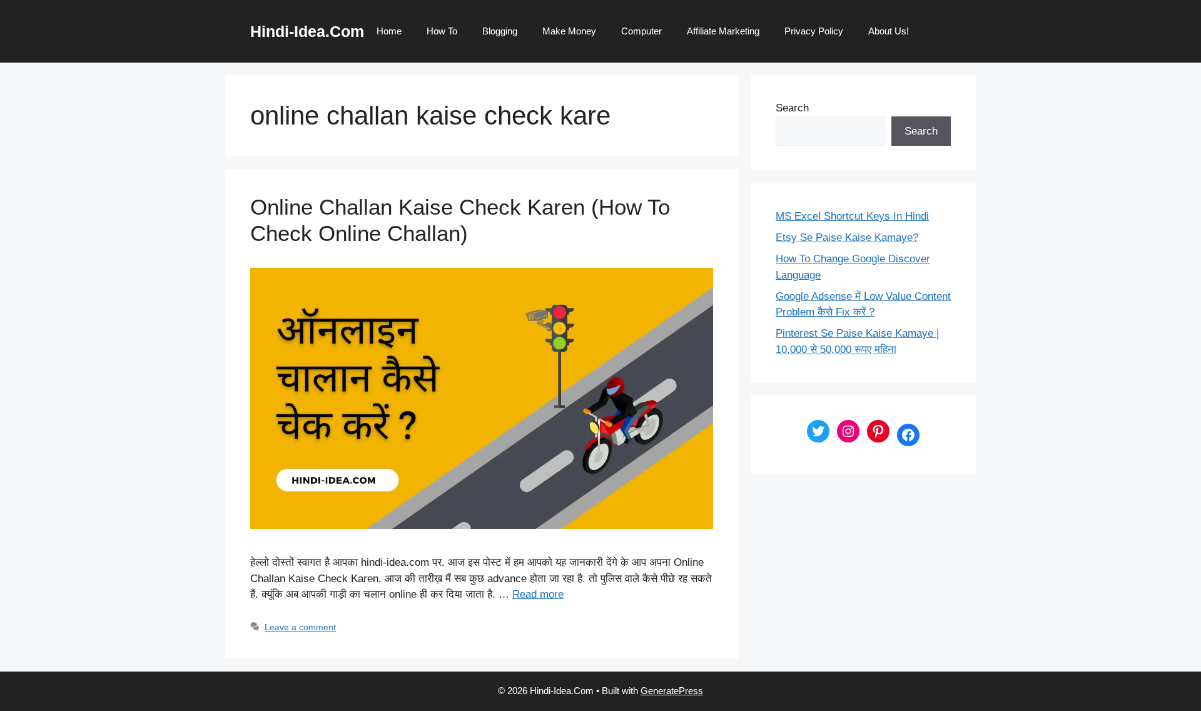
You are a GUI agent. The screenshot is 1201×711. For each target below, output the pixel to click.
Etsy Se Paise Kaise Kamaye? (847, 237)
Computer (641, 31)
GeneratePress (672, 690)
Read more (538, 594)
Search (792, 108)
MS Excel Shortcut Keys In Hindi (852, 216)
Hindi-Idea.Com (307, 31)
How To (442, 31)
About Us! (888, 31)
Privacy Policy (813, 31)
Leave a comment (300, 627)
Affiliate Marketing (723, 31)
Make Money (569, 31)
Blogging (499, 31)
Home (389, 31)
